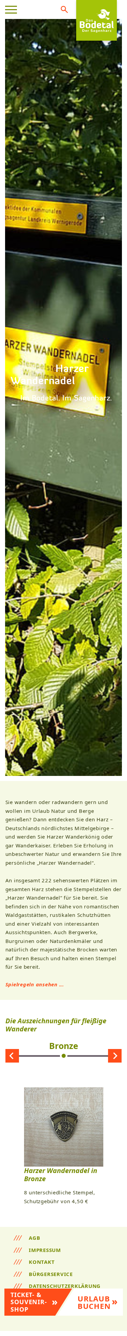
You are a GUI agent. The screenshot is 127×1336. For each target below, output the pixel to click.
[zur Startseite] (96, 20)
